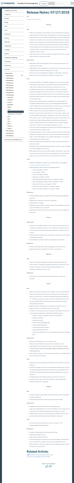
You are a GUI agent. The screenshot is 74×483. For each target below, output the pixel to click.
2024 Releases (10, 80)
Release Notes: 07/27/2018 (15, 111)
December (10, 97)
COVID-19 (7, 14)
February (10, 126)
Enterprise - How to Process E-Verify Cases (41, 455)
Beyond (7, 18)
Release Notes (9, 73)
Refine (51, 3)
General (7, 38)
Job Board (7, 49)
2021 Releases (10, 87)
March (9, 123)
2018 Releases (10, 95)
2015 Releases (10, 135)
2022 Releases (10, 85)
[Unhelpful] (50, 467)
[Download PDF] (27, 16)
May (9, 118)
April (9, 121)
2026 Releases (14, 75)
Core (6, 30)
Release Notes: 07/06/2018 (15, 114)
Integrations (8, 45)
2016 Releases (10, 133)
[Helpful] (47, 467)
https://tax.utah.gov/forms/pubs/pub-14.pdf (39, 165)
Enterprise (7, 34)
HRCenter (7, 42)
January (10, 128)
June (9, 116)
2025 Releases (10, 78)
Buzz (6, 26)
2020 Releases (10, 90)
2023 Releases (10, 83)
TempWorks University (11, 10)
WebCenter (8, 65)
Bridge (6, 22)
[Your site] (8, 2)
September (10, 104)
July (9, 109)
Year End (7, 69)
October (10, 102)
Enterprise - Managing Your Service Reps (38, 456)
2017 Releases (10, 130)
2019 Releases (10, 92)
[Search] (72, 3)
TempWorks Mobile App (11, 57)
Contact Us (44, 3)
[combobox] (63, 3)
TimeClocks (8, 61)
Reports (7, 53)
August (9, 107)
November (10, 99)
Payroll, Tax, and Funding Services (13, 139)
